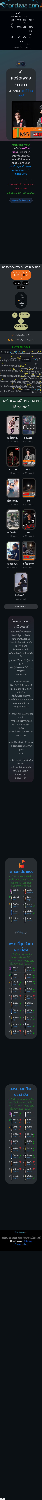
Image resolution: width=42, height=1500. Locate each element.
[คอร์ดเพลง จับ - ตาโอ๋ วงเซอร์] (17, 489)
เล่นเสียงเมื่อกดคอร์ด (22, 337)
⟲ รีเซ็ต (17, 285)
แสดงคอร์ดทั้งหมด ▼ (21, 202)
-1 (21, 277)
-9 (13, 274)
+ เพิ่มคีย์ (21, 289)
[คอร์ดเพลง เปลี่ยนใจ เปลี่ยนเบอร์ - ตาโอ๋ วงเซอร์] (8, 445)
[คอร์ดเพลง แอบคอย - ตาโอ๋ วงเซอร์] (17, 445)
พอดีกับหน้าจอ (21, 328)
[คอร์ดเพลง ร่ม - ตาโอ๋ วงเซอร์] (33, 489)
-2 (18, 277)
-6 (23, 274)
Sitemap (28, 1185)
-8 (16, 274)
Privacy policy (21, 1188)
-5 (26, 274)
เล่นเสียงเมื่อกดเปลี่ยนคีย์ (21, 302)
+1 (27, 277)
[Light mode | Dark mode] (21, 65)
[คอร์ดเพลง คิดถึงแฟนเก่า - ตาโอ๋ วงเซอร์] (29, 532)
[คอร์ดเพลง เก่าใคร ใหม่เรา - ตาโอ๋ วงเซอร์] (25, 489)
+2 (21, 280)
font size (24, 316)
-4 (29, 274)
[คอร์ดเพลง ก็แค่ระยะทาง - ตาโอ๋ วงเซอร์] (8, 489)
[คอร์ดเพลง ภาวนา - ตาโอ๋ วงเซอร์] (33, 445)
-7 (19, 274)
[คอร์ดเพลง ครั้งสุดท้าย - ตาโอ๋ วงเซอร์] (21, 532)
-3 (14, 277)
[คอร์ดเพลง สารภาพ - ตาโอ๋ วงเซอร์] (25, 445)
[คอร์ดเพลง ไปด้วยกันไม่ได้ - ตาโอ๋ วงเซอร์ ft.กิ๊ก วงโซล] (13, 532)
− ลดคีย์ (25, 285)
